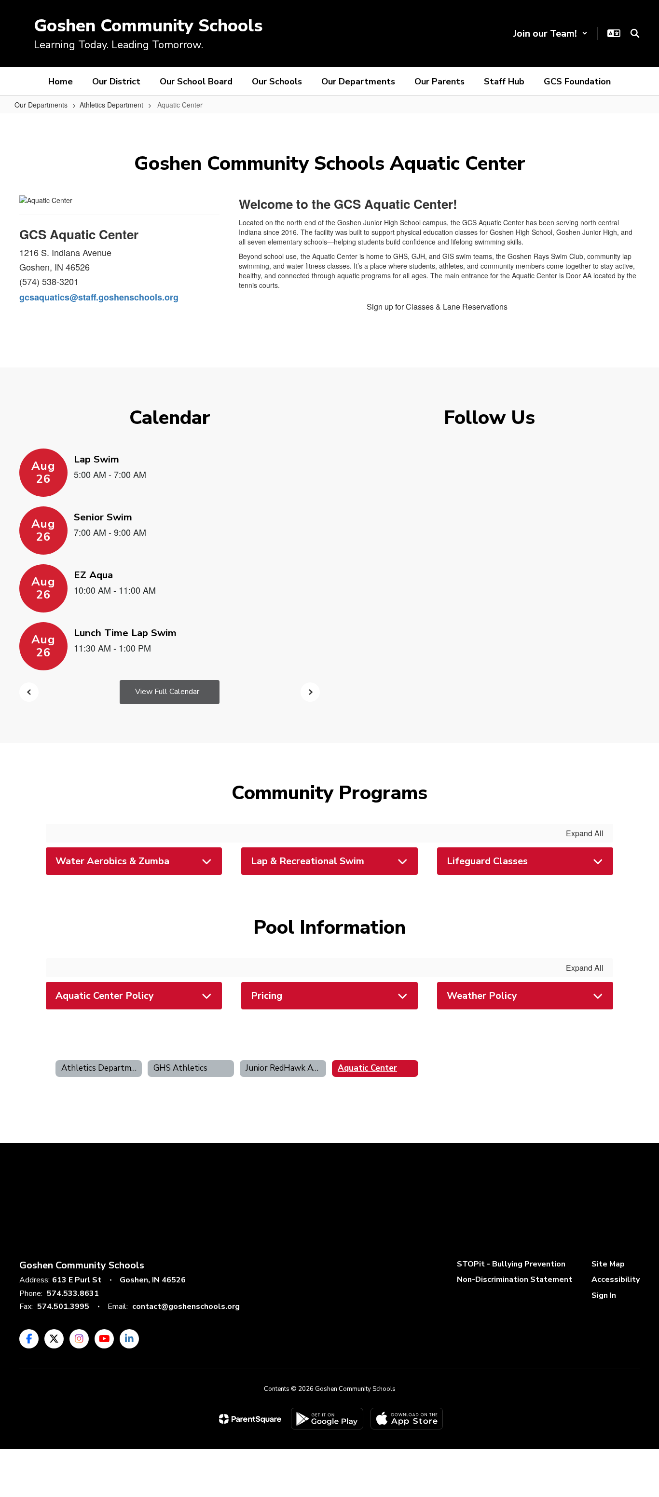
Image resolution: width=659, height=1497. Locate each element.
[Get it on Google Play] (327, 1418)
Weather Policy (482, 995)
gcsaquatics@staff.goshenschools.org (98, 297)
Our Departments (41, 104)
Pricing (266, 995)
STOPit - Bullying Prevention (511, 1264)
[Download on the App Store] (407, 1418)
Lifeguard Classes (487, 861)
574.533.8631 (73, 1293)
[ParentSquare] (250, 1419)
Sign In (603, 1295)
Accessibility (615, 1279)
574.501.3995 (63, 1306)
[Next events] (310, 692)
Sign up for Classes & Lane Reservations (437, 306)
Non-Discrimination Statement (514, 1279)
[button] (550, 33)
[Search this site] (635, 33)
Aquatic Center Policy (104, 995)
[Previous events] (29, 692)
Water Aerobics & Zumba (112, 861)
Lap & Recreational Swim (307, 861)
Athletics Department (111, 104)
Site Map (608, 1264)
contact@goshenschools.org (186, 1306)
